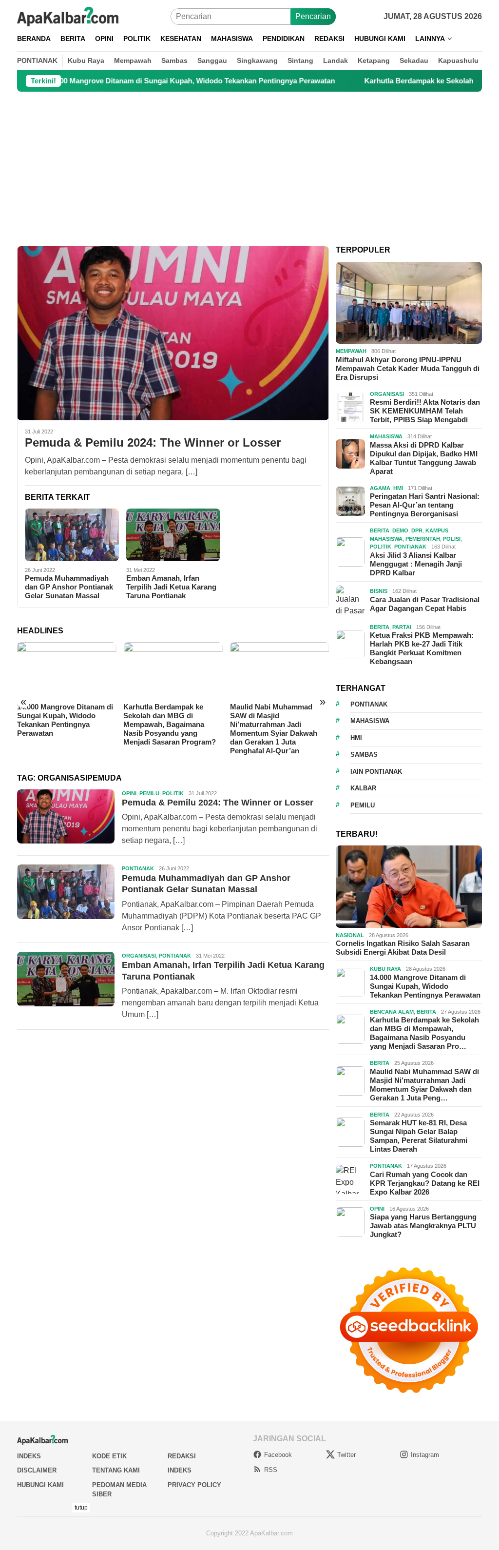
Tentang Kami (116, 1470)
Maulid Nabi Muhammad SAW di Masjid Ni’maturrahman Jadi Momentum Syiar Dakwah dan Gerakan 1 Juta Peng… (424, 1084)
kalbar (363, 788)
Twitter (346, 1454)
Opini (129, 793)
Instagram (425, 1454)
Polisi (452, 539)
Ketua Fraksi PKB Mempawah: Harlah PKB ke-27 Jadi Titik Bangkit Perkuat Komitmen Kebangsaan (422, 648)
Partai (401, 627)
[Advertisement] (249, 168)
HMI (398, 488)
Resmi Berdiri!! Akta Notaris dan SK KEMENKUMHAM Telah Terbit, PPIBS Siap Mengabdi (425, 411)
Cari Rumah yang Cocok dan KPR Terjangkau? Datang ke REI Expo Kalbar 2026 (425, 1183)
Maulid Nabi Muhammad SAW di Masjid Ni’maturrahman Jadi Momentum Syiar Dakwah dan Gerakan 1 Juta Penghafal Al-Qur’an (167, 729)
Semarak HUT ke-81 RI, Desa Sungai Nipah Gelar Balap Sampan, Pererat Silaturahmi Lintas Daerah (278, 720)
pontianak (368, 704)
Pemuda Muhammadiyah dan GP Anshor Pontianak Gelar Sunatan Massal (69, 587)
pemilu (362, 805)
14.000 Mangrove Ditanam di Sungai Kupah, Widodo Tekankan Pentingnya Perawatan (425, 986)
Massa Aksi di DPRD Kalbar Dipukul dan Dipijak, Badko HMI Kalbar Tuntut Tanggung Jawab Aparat (424, 458)
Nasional (350, 935)
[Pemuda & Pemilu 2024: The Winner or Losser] (173, 333)
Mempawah (351, 351)
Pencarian (313, 16)
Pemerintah (422, 539)
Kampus (436, 530)
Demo (400, 530)
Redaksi (182, 1456)
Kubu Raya (385, 969)
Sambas (364, 754)
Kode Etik (109, 1456)
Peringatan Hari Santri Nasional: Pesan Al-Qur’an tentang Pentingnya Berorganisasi (425, 505)
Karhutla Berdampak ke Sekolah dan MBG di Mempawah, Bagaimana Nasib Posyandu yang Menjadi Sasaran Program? (63, 724)
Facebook (278, 1454)
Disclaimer (37, 1470)
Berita (379, 530)
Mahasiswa (386, 436)
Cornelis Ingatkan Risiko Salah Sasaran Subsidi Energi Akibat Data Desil (403, 947)
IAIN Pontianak (376, 771)
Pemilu (149, 793)
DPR (416, 530)
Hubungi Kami (40, 1485)
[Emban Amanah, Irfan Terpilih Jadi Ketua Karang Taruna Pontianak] (173, 535)
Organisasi (139, 956)
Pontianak (138, 868)
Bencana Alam (392, 1012)
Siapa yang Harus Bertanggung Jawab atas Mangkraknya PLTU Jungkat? (423, 1225)
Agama (380, 488)
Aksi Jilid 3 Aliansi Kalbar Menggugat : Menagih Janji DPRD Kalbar (416, 564)
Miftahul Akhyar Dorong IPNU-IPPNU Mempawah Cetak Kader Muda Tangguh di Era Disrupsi (408, 368)
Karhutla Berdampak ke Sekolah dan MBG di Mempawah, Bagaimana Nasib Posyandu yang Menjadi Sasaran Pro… (424, 1033)
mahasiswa (369, 721)
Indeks (29, 1456)
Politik (173, 793)
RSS (270, 1469)
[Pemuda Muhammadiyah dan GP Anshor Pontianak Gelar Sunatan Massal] (72, 535)
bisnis (378, 591)
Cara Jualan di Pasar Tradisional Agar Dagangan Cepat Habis (425, 603)
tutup (81, 1507)
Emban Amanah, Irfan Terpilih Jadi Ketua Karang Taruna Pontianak (171, 587)
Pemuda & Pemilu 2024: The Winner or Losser (153, 442)
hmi (356, 738)
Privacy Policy (194, 1485)
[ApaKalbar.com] (67, 16)
